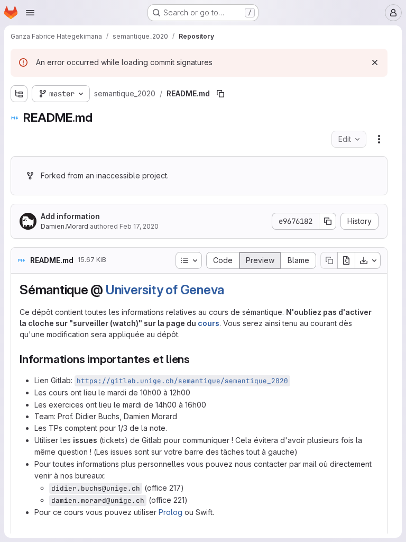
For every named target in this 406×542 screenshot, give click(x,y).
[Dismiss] (374, 62)
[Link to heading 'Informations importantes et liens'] (196, 359)
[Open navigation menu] (30, 12)
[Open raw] (346, 260)
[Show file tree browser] (19, 93)
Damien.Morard (64, 226)
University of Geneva (165, 289)
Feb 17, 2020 (139, 226)
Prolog (170, 512)
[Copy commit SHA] (327, 221)
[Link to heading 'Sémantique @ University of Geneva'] (231, 289)
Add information (70, 216)
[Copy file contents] (328, 260)
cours (208, 323)
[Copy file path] (220, 93)
